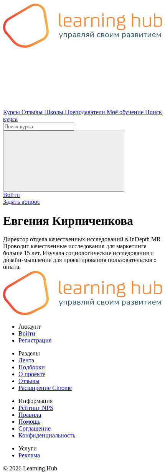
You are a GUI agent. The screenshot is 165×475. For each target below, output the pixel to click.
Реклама (29, 455)
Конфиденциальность (46, 435)
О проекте (31, 374)
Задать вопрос (21, 201)
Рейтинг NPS (35, 408)
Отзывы (32, 112)
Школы (54, 112)
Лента (26, 360)
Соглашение (34, 428)
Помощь (29, 421)
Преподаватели (86, 112)
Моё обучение (126, 112)
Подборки (31, 367)
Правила (29, 414)
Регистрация (34, 340)
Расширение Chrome (45, 388)
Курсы (12, 112)
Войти (11, 195)
